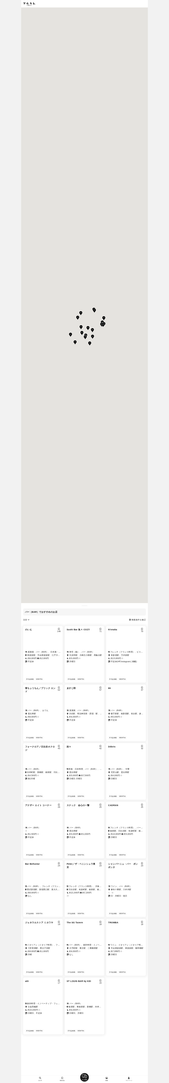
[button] (89, 343)
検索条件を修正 (138, 620)
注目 (25, 620)
